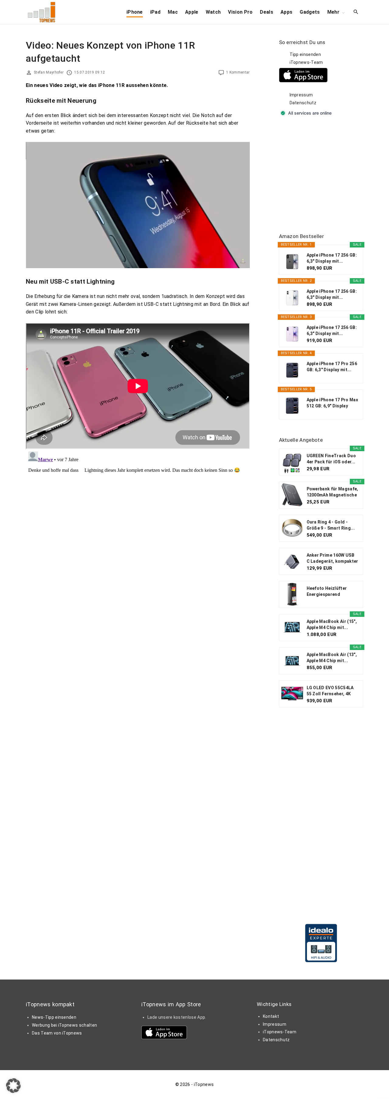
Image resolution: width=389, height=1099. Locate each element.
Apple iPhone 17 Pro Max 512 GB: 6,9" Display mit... (332, 403)
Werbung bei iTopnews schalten (64, 1025)
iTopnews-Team (306, 62)
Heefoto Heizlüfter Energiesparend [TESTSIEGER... (327, 591)
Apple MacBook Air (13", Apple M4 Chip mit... (332, 657)
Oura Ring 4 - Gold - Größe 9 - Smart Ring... (331, 525)
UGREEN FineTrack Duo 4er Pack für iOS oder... (331, 458)
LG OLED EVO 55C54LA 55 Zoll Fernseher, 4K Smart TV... (330, 691)
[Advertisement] (324, 175)
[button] (13, 1085)
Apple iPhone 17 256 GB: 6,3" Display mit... (332, 258)
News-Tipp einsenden (54, 1017)
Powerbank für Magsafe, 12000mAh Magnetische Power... (332, 492)
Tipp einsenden (305, 54)
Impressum (301, 94)
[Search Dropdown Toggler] (356, 12)
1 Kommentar (238, 72)
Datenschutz (303, 102)
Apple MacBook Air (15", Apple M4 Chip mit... (332, 624)
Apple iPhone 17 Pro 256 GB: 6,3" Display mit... (332, 366)
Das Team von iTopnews (57, 1033)
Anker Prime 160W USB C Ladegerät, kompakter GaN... (332, 558)
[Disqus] (138, 525)
